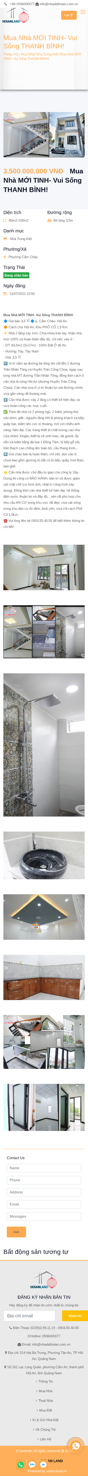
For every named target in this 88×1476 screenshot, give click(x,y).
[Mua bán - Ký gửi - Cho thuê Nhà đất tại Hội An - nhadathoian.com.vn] (14, 12)
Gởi (16, 1232)
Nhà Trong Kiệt (47, 54)
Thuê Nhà (45, 1401)
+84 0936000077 (22, 4)
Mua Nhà (27, 54)
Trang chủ (11, 54)
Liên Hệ (45, 1439)
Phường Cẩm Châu (23, 257)
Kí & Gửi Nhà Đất (45, 1420)
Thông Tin (45, 1381)
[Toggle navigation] (83, 12)
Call (67, 15)
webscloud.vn (56, 1471)
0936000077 (51, 1336)
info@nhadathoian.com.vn (59, 4)
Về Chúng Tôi (45, 1429)
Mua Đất (45, 1410)
